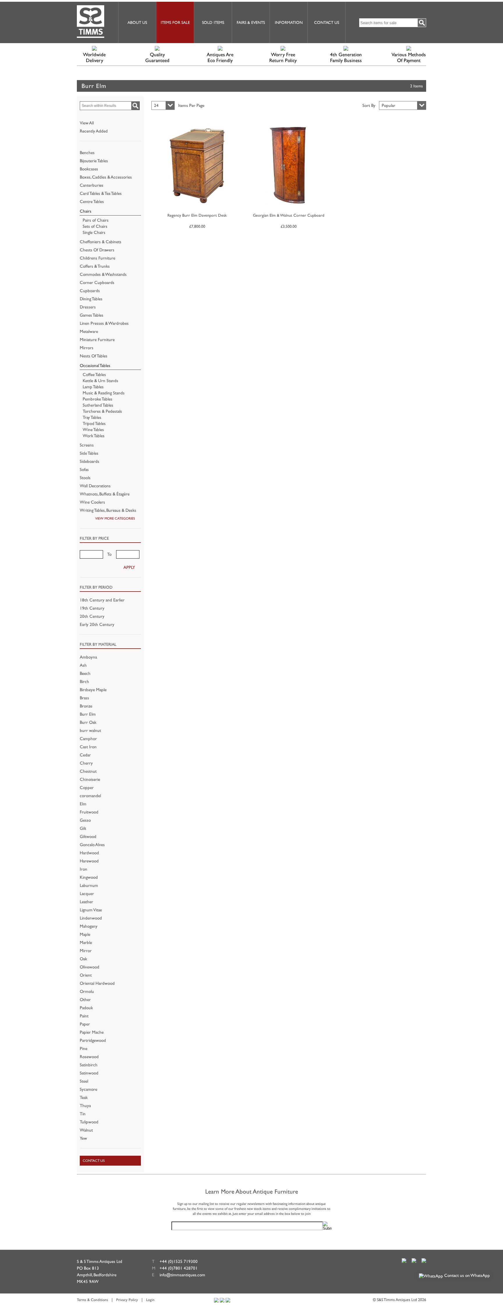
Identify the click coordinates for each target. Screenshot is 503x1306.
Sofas (84, 469)
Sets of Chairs (95, 226)
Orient (86, 975)
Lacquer (87, 893)
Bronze (86, 705)
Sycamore (88, 1089)
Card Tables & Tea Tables (101, 193)
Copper (87, 787)
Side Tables (89, 453)
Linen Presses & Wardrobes (104, 323)
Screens (87, 444)
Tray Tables (92, 417)
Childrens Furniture (97, 257)
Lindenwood (91, 917)
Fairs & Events (251, 22)
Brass (84, 697)
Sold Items (213, 22)
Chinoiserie (90, 779)
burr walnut (90, 730)
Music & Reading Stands (104, 392)
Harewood (89, 860)
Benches (87, 152)
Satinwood (89, 1072)
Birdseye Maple (93, 689)
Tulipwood (89, 1121)
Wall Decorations (95, 485)
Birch (84, 681)
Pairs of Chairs (96, 220)
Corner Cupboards (97, 282)
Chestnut (88, 771)
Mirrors (86, 347)
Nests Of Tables (93, 355)
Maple (85, 934)
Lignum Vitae (91, 909)
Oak (83, 958)
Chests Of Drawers (97, 249)
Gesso (85, 820)
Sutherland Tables (98, 405)
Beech (85, 673)
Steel (84, 1081)
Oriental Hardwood (97, 983)
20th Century (92, 616)
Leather (86, 901)
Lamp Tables (93, 386)
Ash (83, 665)
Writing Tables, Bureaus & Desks (108, 510)
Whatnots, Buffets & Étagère (105, 493)
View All (87, 122)
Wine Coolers (92, 502)
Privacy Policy (127, 1300)
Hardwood (89, 852)
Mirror (86, 950)
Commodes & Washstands (103, 274)
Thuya (85, 1105)
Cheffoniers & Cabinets (100, 241)
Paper (85, 1023)
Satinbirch (89, 1064)
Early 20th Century (97, 624)
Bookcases (89, 168)
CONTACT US (94, 1161)
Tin (83, 1113)
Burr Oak (88, 722)
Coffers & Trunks (95, 266)
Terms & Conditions (92, 1300)
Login (150, 1300)
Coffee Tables (94, 374)
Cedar (85, 754)
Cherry (86, 762)
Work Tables (94, 435)
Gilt (83, 828)
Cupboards (90, 290)
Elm (83, 803)
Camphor (88, 738)
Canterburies (91, 185)
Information (289, 22)
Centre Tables (92, 201)
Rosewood (89, 1056)
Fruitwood (89, 811)
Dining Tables (91, 298)
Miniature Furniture (97, 339)
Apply (129, 567)
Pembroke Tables (97, 398)
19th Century (92, 608)
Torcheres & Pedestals (102, 411)
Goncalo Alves (92, 844)
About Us (137, 22)
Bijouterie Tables (94, 160)
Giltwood (88, 836)
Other (85, 999)
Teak (84, 1097)
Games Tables (91, 315)
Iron (83, 868)
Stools (85, 477)
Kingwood (89, 877)
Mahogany (89, 926)
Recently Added (94, 130)
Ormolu (87, 991)
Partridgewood (93, 1040)
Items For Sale (175, 22)
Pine (83, 1048)
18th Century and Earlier (102, 599)
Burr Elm (88, 714)
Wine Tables (93, 429)
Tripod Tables (94, 423)
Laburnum (89, 885)
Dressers (88, 306)
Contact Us (326, 22)
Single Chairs (94, 232)
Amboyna (88, 656)
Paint (84, 1015)
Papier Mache (92, 1032)
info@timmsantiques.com (182, 1274)
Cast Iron (88, 746)
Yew (83, 1138)
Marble (86, 942)
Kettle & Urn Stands (100, 380)
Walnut (86, 1129)
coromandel (90, 795)
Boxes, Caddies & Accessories (106, 176)
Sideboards (89, 461)
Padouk (86, 1007)
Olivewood (89, 966)
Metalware (89, 331)
